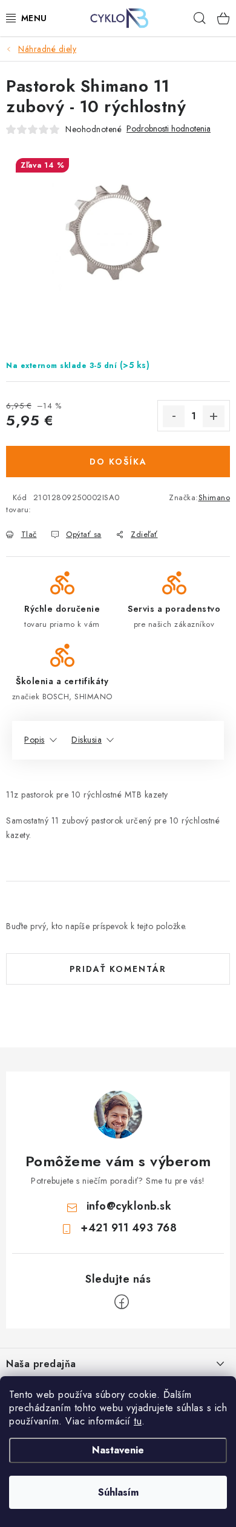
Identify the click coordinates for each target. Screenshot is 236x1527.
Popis (34, 740)
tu (138, 1421)
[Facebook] (121, 1302)
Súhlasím (118, 1492)
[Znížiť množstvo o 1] (174, 416)
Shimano (214, 497)
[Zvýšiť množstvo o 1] (214, 416)
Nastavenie (118, 1450)
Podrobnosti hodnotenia (168, 129)
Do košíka (118, 462)
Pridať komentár (118, 969)
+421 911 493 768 (128, 1228)
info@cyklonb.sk (129, 1206)
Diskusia (86, 740)
